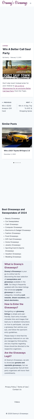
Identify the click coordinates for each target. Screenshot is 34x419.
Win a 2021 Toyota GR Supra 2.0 (17, 151)
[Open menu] (30, 3)
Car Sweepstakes (12, 221)
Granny (6, 57)
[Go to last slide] (4, 144)
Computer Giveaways (13, 227)
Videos (17, 402)
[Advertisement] (17, 26)
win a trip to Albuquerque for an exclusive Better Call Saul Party (17, 88)
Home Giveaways (12, 242)
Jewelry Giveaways (12, 245)
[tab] (13, 162)
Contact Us (17, 389)
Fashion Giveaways (12, 233)
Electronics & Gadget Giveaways (18, 230)
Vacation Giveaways (13, 254)
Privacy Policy (10, 387)
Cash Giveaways (11, 224)
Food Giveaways (11, 236)
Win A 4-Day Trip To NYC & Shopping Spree (25, 107)
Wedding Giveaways (13, 257)
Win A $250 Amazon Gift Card (7, 107)
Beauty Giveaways (12, 218)
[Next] (29, 144)
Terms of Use (23, 387)
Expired (5, 45)
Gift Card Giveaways (13, 239)
